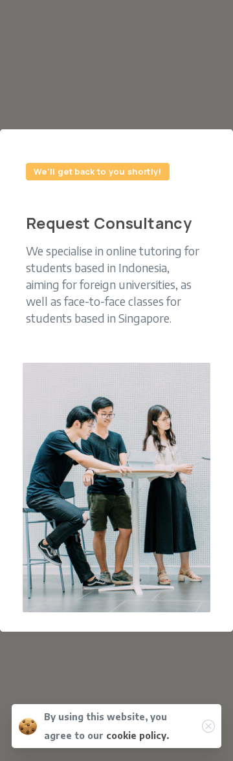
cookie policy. (137, 735)
